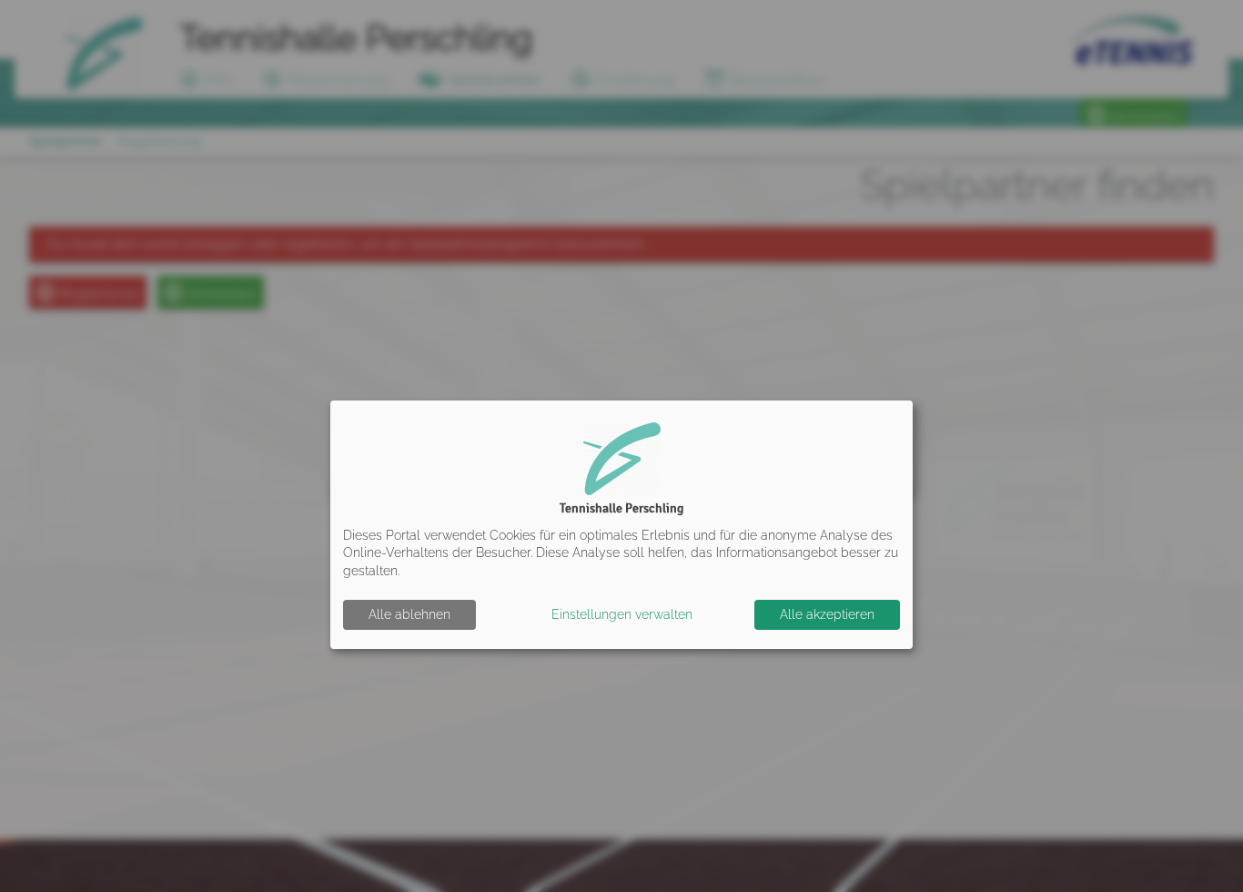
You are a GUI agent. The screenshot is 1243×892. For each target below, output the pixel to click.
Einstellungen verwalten (621, 614)
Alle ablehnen (409, 614)
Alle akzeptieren (827, 614)
